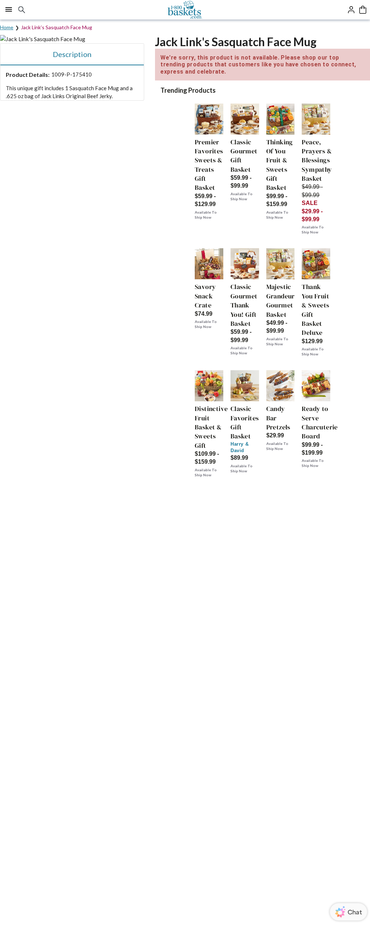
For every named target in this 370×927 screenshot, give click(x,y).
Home (6, 27)
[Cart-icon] (363, 9)
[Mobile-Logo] (185, 9)
